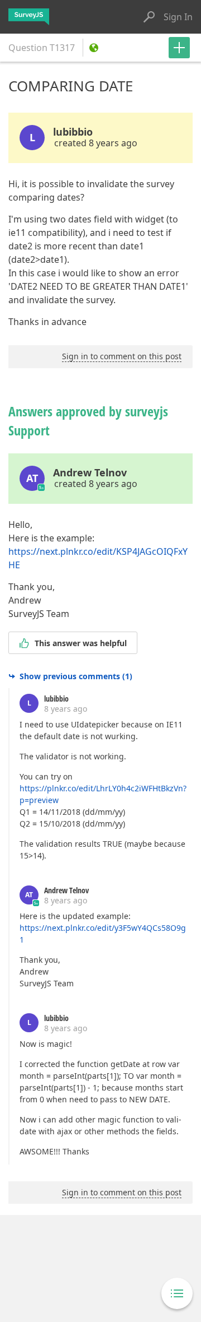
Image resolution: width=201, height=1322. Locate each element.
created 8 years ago (95, 143)
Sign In (178, 17)
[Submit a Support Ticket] (179, 47)
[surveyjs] (28, 16)
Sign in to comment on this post (121, 356)
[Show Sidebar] (177, 1293)
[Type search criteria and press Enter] (149, 17)
